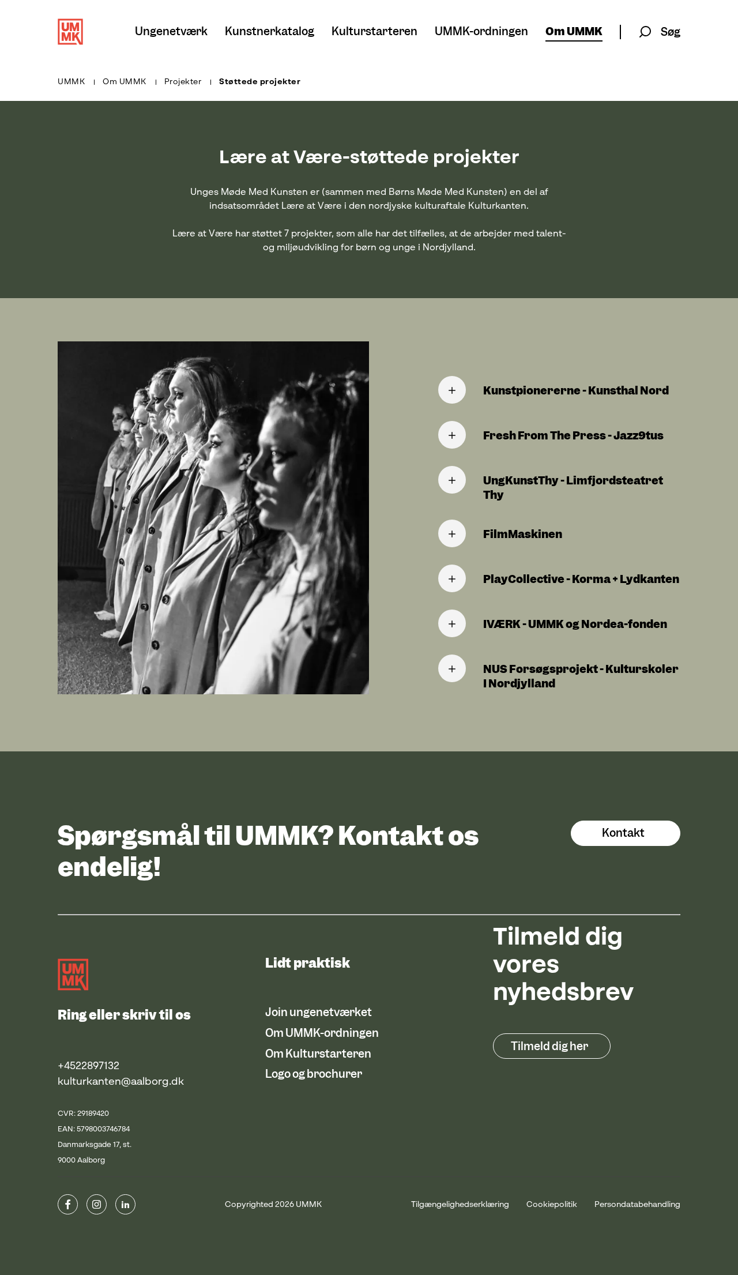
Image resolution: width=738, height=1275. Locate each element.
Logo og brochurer (313, 1074)
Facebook (68, 1204)
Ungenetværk (171, 32)
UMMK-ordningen (481, 32)
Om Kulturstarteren (318, 1054)
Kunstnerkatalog (269, 32)
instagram (96, 1204)
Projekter (183, 82)
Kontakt (623, 833)
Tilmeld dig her (549, 1046)
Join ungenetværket (318, 1012)
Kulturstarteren (374, 32)
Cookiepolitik (551, 1205)
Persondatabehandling (637, 1205)
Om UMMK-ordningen (322, 1033)
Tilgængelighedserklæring (460, 1205)
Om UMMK (574, 32)
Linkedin (125, 1204)
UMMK (71, 82)
